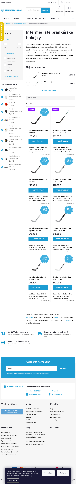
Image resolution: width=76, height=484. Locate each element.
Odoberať (63, 369)
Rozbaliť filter (11, 76)
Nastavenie (13, 480)
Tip (8, 68)
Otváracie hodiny (31, 423)
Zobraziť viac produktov (49, 90)
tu (31, 476)
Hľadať (45, 10)
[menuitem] (6, 19)
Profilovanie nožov (7, 449)
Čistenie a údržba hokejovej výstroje (34, 438)
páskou (57, 317)
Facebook (55, 391)
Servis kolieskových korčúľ (9, 452)
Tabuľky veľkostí (55, 414)
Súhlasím (63, 473)
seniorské (29, 317)
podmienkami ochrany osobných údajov (36, 374)
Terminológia (54, 420)
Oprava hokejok (6, 441)
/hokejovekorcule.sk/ (35, 394)
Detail (38, 141)
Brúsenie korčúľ (6, 433)
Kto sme (28, 417)
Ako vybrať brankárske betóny (35, 444)
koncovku (67, 320)
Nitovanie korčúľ (6, 438)
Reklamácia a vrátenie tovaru (34, 411)
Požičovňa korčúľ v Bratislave (10, 446)
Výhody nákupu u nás (57, 411)
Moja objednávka (6, 2)
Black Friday (11, 61)
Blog (51, 409)
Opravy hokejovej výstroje (9, 444)
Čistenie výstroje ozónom (9, 435)
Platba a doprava (31, 414)
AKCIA (9, 71)
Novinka (10, 65)
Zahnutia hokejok (55, 417)
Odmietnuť (48, 473)
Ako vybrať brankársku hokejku (35, 442)
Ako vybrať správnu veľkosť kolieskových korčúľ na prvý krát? (36, 433)
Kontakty (28, 420)
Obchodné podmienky (32, 409)
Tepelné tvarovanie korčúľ (9, 455)
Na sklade (10, 58)
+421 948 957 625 (34, 391)
